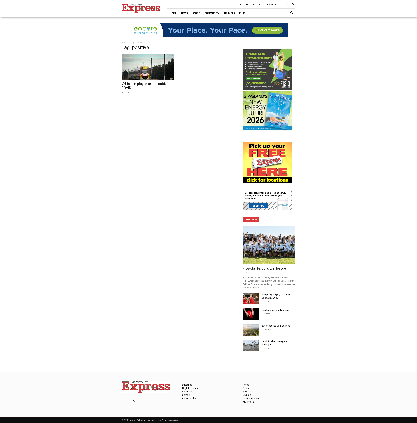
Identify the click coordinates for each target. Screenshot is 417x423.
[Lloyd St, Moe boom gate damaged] (251, 345)
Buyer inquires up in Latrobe (276, 325)
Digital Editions (273, 4)
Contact (261, 4)
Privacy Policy (189, 398)
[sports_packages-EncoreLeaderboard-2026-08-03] (208, 30)
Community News (252, 398)
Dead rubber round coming (275, 310)
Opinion (247, 394)
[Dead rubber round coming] (251, 314)
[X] (293, 4)
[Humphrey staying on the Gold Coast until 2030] (251, 298)
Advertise (250, 4)
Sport (196, 12)
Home (173, 12)
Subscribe (238, 4)
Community (212, 12)
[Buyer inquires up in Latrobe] (251, 330)
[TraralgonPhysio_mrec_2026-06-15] (267, 89)
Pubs (242, 12)
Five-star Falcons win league (264, 268)
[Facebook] (287, 4)
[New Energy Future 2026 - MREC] (267, 130)
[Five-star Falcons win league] (269, 245)
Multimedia (248, 401)
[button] (291, 13)
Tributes (229, 12)
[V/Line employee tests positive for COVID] (148, 67)
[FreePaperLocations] (267, 181)
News (184, 12)
